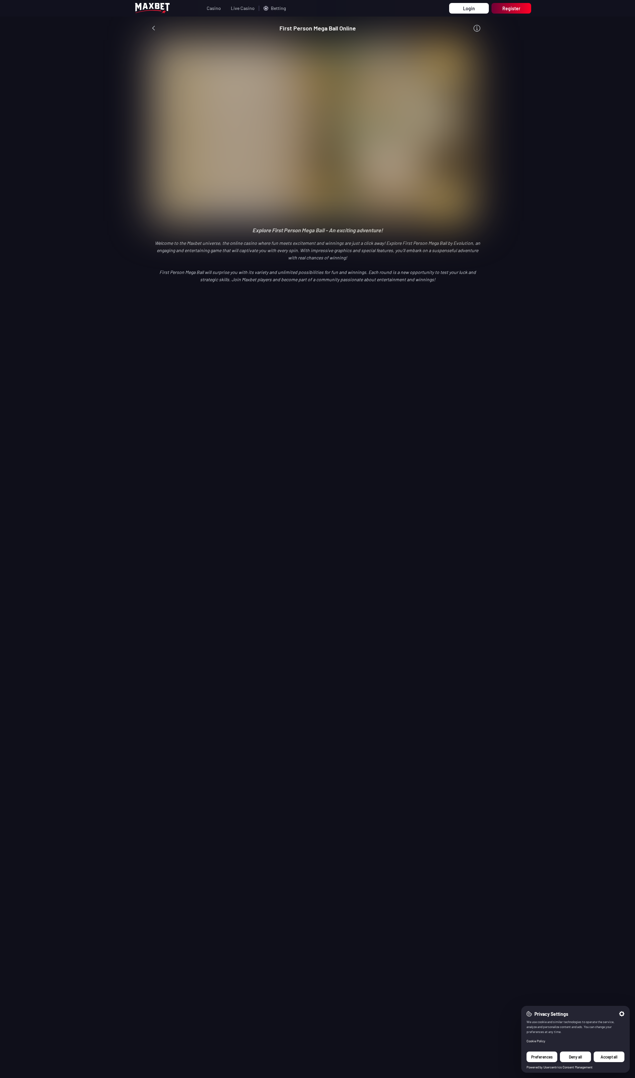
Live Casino (243, 8)
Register (511, 8)
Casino (214, 8)
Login (469, 8)
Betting (278, 8)
